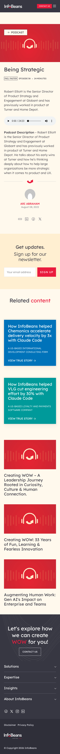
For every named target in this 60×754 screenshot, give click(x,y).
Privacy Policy (26, 724)
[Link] (30, 468)
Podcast (17, 32)
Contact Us (44, 6)
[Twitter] (12, 711)
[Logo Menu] (13, 7)
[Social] (27, 220)
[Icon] (54, 6)
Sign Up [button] (46, 272)
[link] (54, 6)
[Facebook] (6, 711)
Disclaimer (10, 724)
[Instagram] (17, 711)
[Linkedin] (23, 711)
